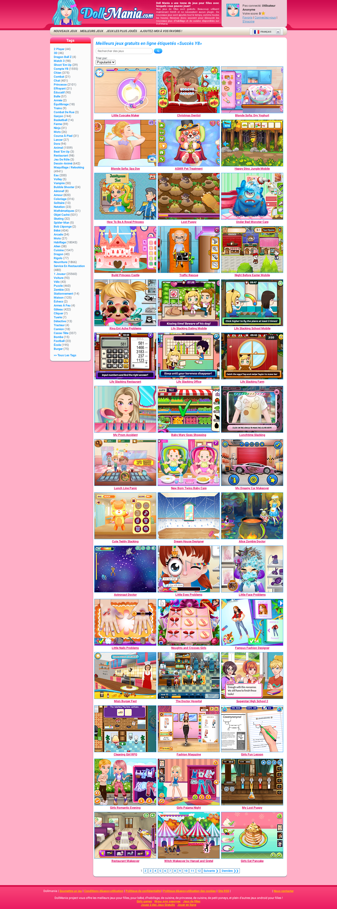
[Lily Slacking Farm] (252, 356)
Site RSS (223, 891)
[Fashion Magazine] (189, 728)
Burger (58, 349)
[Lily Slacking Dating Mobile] (189, 302)
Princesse (60, 84)
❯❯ (230, 871)
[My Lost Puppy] (252, 782)
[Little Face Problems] (252, 569)
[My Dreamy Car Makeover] (252, 462)
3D (55, 53)
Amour (58, 195)
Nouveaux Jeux (65, 31)
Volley (58, 179)
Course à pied (63, 136)
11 (192, 871)
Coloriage (60, 199)
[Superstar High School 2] (252, 675)
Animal (58, 147)
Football (59, 341)
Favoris (247, 17)
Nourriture (60, 262)
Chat (57, 80)
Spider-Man (61, 222)
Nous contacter (284, 891)
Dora (57, 143)
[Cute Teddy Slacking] (125, 515)
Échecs (58, 301)
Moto (57, 238)
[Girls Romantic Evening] (125, 782)
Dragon (58, 254)
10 (185, 871)
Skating (59, 218)
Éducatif (59, 92)
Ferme (58, 124)
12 (199, 871)
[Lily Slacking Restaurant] (125, 356)
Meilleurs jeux (91, 31)
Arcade (58, 234)
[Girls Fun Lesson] (252, 728)
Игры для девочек (167, 901)
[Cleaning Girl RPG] (125, 728)
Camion (59, 329)
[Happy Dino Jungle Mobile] (252, 143)
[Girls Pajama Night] (189, 782)
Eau (56, 175)
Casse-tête (61, 333)
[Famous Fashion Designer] (252, 622)
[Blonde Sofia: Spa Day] (125, 143)
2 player (59, 49)
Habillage (60, 242)
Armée (58, 100)
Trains (58, 108)
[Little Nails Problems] (125, 622)
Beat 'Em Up (62, 151)
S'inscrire (248, 21)
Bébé (57, 230)
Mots (57, 132)
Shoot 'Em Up (63, 65)
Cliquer (58, 313)
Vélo (57, 282)
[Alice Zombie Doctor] (252, 515)
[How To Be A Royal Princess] (125, 196)
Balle (57, 96)
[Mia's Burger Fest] (125, 675)
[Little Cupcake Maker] (125, 89)
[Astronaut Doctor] (125, 569)
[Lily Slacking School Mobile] (252, 302)
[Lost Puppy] (189, 196)
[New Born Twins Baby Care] (189, 462)
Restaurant (61, 155)
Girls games (144, 901)
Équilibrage (61, 104)
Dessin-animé (63, 163)
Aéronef (59, 191)
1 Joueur (60, 274)
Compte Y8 (61, 69)
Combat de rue (64, 112)
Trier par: (102, 58)
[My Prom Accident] (125, 409)
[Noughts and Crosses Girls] (189, 622)
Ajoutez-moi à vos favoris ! (161, 31)
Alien (57, 246)
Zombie (59, 289)
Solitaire (59, 203)
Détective (60, 321)
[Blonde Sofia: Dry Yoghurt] (252, 89)
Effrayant (60, 88)
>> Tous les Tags (65, 355)
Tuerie (58, 317)
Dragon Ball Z (63, 57)
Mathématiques (64, 211)
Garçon (58, 116)
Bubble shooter (64, 187)
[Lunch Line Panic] (125, 462)
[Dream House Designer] (189, 515)
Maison (59, 297)
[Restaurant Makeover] (125, 835)
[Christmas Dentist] (189, 89)
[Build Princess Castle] (125, 249)
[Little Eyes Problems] (189, 569)
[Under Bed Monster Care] (252, 196)
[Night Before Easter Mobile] (252, 249)
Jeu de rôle (62, 159)
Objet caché (62, 214)
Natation (59, 207)
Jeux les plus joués (121, 31)
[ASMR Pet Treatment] (189, 143)
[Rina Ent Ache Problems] (125, 302)
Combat (59, 76)
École (57, 345)
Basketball (60, 120)
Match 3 (59, 61)
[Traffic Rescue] (189, 249)
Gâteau (58, 309)
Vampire (59, 183)
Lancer (58, 140)
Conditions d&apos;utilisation (103, 891)
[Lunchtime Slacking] (252, 409)
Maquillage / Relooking (69, 167)
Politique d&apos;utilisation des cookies (189, 891)
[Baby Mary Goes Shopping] (189, 409)
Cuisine (59, 250)
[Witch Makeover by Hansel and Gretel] (189, 835)
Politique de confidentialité (143, 891)
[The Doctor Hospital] (189, 675)
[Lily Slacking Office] (189, 356)
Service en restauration (69, 266)
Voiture (58, 278)
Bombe (58, 337)
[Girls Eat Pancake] (252, 835)
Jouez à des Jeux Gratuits (158, 905)
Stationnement (63, 293)
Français (266, 32)
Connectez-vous (265, 17)
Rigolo (58, 258)
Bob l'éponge (63, 226)
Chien (57, 72)
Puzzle (58, 285)
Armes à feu (62, 305)
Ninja (57, 128)
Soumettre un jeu (70, 891)
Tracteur (59, 325)
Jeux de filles (191, 901)
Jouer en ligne (186, 905)
